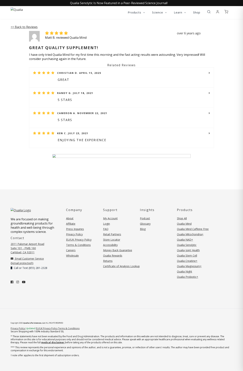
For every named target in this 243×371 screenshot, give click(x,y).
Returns (108, 261)
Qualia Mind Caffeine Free (193, 229)
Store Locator (111, 239)
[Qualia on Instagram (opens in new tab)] (17, 282)
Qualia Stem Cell (187, 255)
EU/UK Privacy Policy (79, 239)
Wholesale (72, 255)
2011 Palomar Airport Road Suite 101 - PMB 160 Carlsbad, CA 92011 (27, 248)
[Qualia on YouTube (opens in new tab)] (23, 282)
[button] (209, 12)
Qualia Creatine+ (187, 261)
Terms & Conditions (78, 245)
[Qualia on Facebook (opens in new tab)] (12, 282)
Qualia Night (184, 271)
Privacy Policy (74, 234)
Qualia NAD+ (185, 239)
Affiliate (70, 223)
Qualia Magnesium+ (189, 266)
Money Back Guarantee (117, 250)
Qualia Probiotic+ (187, 277)
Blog (143, 229)
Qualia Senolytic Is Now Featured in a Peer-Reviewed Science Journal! (118, 3)
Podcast (145, 218)
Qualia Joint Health (188, 250)
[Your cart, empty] (226, 12)
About (69, 218)
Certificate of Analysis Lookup (121, 266)
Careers (71, 250)
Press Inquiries (75, 229)
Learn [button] (178, 12)
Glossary (145, 223)
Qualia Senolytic (186, 245)
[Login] (217, 12)
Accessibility (110, 245)
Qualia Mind (184, 223)
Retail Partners (112, 234)
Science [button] (158, 12)
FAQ (105, 229)
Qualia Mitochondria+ (190, 234)
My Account (110, 218)
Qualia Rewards (112, 255)
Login (106, 223)
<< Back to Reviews (24, 27)
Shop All (182, 218)
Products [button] (135, 12)
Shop (196, 12)
